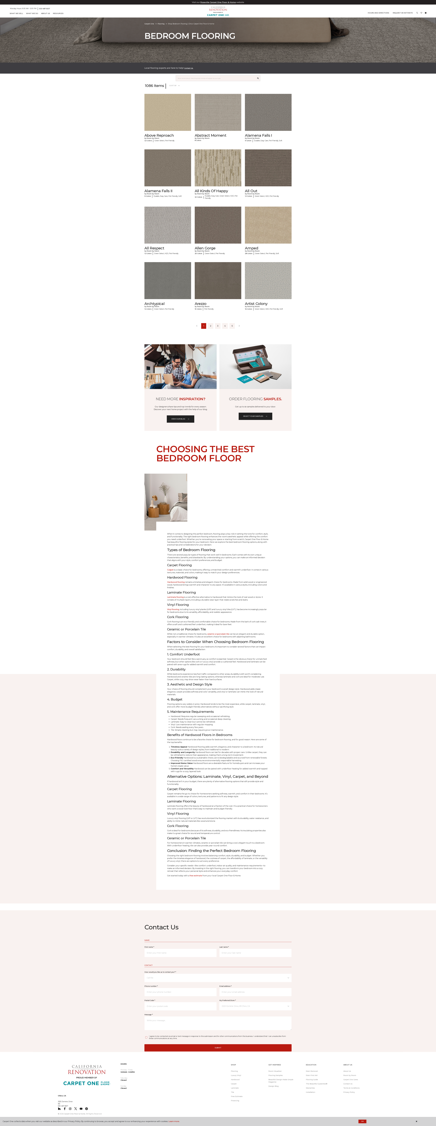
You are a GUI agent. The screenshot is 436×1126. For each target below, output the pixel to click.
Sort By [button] (172, 86)
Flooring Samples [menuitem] (275, 1075)
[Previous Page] (196, 326)
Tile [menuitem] (232, 1092)
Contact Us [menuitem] (347, 1084)
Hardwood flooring (176, 582)
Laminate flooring (175, 597)
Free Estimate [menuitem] (237, 1096)
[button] (417, 13)
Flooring (161, 24)
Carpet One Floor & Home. (75, 1114)
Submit (218, 1048)
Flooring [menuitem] (234, 1071)
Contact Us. (188, 68)
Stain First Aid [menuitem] (311, 1075)
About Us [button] (45, 13)
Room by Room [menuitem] (349, 1075)
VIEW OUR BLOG (178, 419)
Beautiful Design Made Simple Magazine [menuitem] (280, 1081)
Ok (362, 1121)
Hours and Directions (378, 13)
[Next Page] (239, 326)
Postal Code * (149, 1000)
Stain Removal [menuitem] (312, 1071)
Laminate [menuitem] (235, 1088)
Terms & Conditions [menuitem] (351, 1088)
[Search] (258, 78)
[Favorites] (421, 13)
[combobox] (216, 78)
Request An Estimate (403, 13)
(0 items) (425, 13)
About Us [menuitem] (347, 1071)
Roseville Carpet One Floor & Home (218, 2)
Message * (148, 1014)
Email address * (225, 986)
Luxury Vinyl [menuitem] (236, 1075)
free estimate (196, 876)
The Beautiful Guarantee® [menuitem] (316, 1084)
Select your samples (253, 416)
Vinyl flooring (173, 609)
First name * (149, 947)
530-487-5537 (44, 9)
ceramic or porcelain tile (218, 634)
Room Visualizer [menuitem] (275, 1071)
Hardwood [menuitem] (235, 1080)
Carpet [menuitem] (234, 1084)
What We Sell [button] (16, 13)
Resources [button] (58, 13)
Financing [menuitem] (235, 1101)
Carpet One (149, 24)
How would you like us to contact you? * (160, 972)
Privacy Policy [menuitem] (349, 1092)
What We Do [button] (32, 13)
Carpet (170, 570)
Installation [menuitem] (310, 1092)
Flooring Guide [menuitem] (312, 1080)
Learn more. (174, 1121)
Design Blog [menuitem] (273, 1086)
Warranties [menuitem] (310, 1088)
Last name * (224, 947)
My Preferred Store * (227, 1000)
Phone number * (151, 986)
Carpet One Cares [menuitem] (350, 1080)
